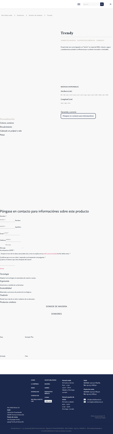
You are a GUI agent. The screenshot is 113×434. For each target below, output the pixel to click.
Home (33, 380)
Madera (47, 384)
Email (2, 233)
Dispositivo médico (49, 392)
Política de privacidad (97, 416)
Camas (47, 397)
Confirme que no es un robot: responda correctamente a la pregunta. (23, 257)
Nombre (3, 216)
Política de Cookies (100, 417)
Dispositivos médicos (86, 40)
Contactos (35, 395)
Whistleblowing (50, 380)
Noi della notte (6, 15)
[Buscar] (102, 4)
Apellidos (18, 227)
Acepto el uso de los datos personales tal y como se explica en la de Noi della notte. (36, 253)
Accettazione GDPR (7, 250)
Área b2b (48, 401)
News (33, 388)
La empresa (35, 384)
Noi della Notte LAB (36, 400)
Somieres (20, 15)
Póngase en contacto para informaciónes (78, 116)
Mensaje (2, 248)
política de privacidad (50, 254)
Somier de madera (35, 15)
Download (35, 392)
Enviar (2, 268)
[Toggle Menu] (78, 4)
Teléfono (3, 240)
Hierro (47, 388)
